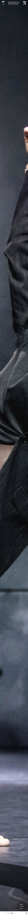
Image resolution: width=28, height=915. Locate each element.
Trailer (22, 906)
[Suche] (4, 913)
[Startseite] (14, 3)
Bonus (21, 908)
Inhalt (21, 904)
